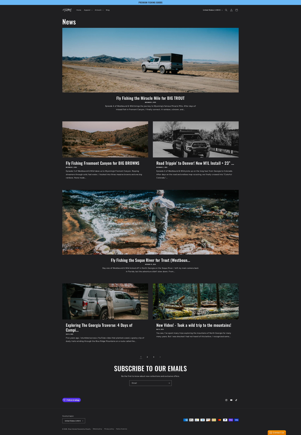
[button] (88, 10)
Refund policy (97, 429)
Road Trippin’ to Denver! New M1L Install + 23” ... (195, 163)
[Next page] (160, 357)
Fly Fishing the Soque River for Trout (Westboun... (150, 260)
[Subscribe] (169, 383)
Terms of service (121, 429)
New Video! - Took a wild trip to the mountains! (193, 325)
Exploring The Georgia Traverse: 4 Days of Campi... (99, 327)
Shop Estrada (72, 429)
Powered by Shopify (84, 429)
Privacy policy (109, 429)
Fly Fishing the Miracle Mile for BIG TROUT (150, 98)
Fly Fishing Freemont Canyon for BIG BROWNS (102, 163)
